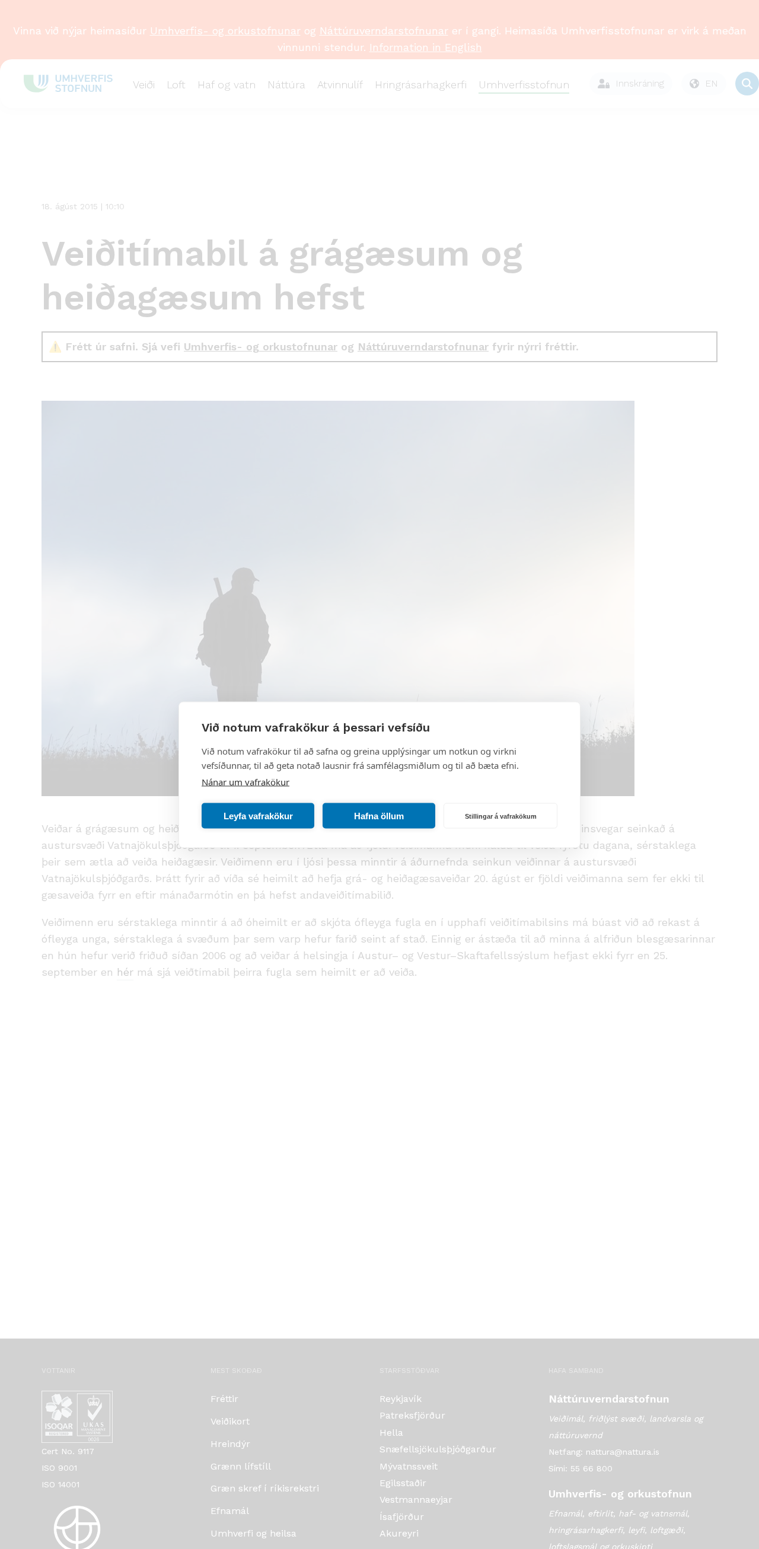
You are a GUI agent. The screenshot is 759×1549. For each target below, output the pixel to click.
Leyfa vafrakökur (258, 815)
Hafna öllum (379, 815)
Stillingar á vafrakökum (501, 815)
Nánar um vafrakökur (245, 781)
